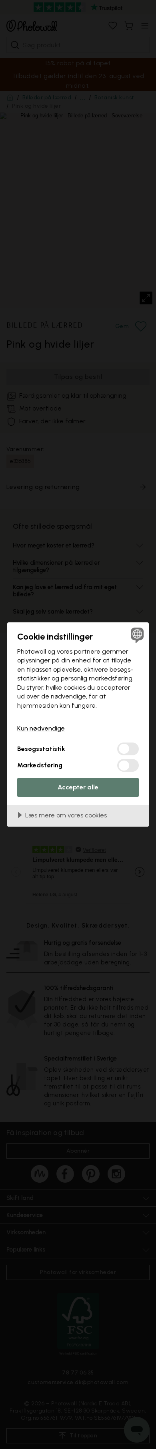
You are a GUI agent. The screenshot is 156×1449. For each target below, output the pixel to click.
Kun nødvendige (41, 728)
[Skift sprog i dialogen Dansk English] (136, 635)
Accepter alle (78, 787)
